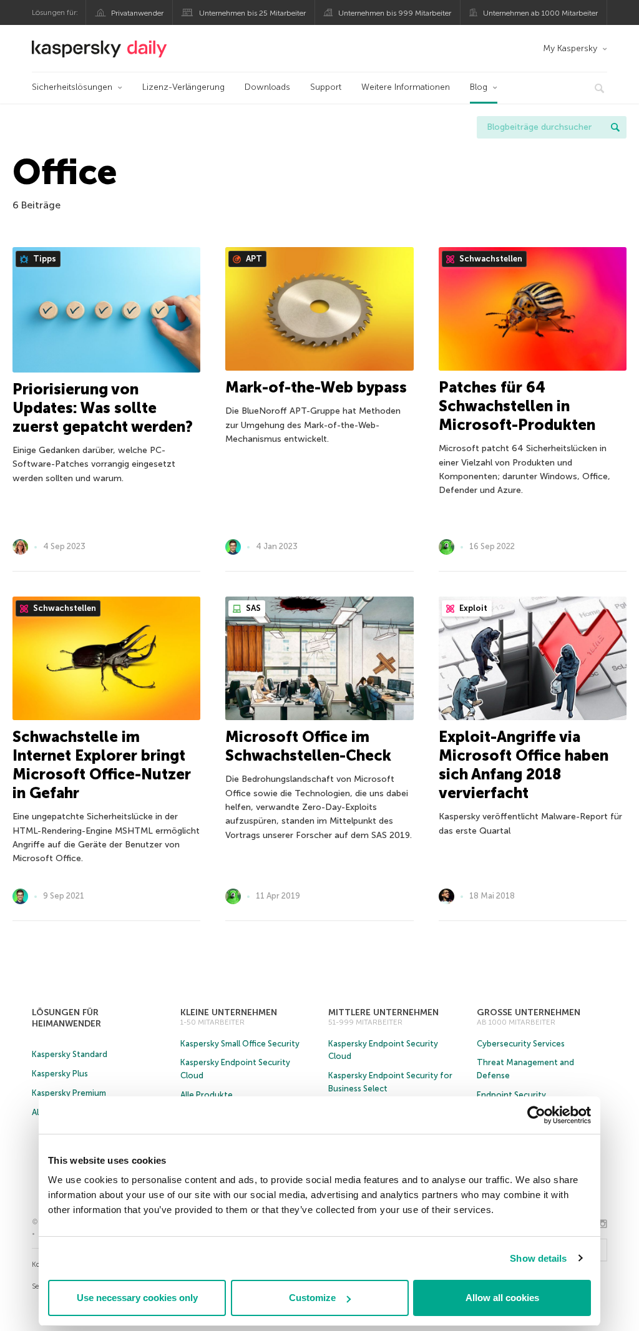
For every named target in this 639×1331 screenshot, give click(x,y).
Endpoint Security (511, 1094)
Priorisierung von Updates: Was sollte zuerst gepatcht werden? (102, 408)
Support (325, 87)
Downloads (267, 87)
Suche (615, 127)
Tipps (43, 258)
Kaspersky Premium (69, 1093)
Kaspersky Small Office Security (240, 1043)
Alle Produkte (206, 1094)
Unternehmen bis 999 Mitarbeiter (394, 13)
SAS (252, 608)
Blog (478, 87)
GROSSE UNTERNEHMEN (528, 1012)
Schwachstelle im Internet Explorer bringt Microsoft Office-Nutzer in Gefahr (101, 765)
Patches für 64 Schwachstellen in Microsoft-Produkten (517, 406)
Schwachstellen (489, 258)
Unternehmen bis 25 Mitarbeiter (252, 13)
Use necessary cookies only (137, 1297)
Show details (538, 1258)
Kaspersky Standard (69, 1054)
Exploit (472, 608)
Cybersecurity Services (521, 1043)
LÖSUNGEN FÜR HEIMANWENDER (66, 1018)
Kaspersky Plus (60, 1073)
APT (253, 258)
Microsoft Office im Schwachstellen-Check (308, 746)
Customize (312, 1297)
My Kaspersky (570, 48)
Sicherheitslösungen (72, 87)
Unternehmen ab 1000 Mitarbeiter (540, 13)
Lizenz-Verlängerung (183, 87)
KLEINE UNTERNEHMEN (228, 1012)
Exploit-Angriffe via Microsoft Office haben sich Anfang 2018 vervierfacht (523, 765)
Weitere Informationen (405, 87)
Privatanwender (137, 13)
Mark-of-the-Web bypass (316, 387)
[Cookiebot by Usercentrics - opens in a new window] (536, 1115)
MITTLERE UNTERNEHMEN (383, 1012)
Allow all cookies (502, 1297)
